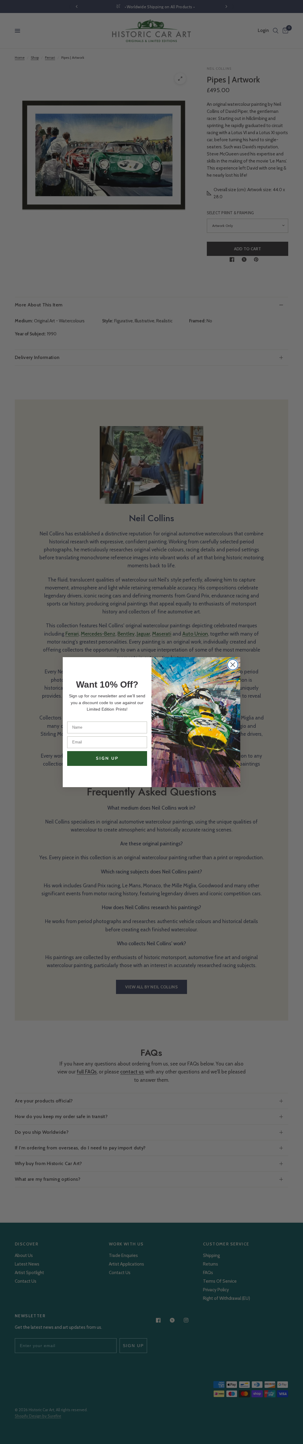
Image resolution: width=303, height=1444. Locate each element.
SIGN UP (107, 758)
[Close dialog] (233, 665)
